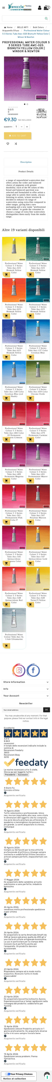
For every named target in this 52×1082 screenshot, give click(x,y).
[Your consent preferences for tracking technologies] (47, 1077)
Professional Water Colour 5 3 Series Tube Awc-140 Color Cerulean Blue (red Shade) (14, 391)
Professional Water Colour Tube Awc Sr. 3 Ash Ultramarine (14, 636)
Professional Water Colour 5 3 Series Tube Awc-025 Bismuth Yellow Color (14, 268)
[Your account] (39, 9)
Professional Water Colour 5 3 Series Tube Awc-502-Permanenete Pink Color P (14, 515)
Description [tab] (26, 162)
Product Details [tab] (26, 171)
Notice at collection (14, 1078)
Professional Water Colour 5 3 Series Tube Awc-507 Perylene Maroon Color (38, 515)
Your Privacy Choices (21, 1074)
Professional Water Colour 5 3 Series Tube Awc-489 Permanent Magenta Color (14, 474)
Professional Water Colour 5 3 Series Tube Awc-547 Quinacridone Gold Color (38, 556)
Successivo (23, 775)
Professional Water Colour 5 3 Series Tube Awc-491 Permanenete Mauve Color (38, 474)
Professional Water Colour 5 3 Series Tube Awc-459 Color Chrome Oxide (38, 390)
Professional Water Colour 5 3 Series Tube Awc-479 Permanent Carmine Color (38, 433)
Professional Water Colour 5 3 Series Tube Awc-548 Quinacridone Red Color (14, 598)
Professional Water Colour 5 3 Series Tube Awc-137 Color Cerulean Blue (38, 349)
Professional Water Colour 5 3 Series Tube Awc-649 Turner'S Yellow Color (38, 598)
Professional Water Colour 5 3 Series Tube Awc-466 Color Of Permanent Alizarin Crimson (14, 433)
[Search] (46, 18)
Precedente (10, 775)
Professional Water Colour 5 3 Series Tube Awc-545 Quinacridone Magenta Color (14, 556)
